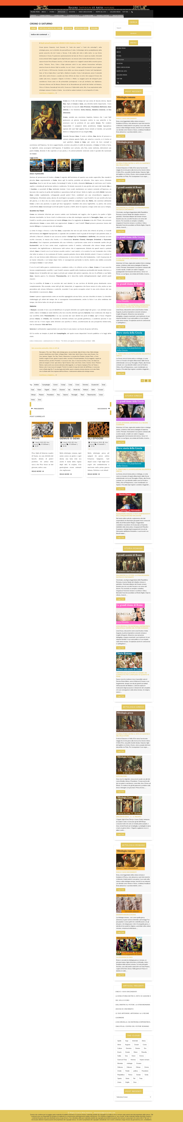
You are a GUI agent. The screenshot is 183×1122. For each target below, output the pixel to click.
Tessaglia (74, 395)
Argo (126, 1041)
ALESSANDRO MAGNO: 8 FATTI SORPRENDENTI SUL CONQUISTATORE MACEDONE (133, 514)
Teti (134, 1078)
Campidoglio (46, 384)
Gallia (119, 1056)
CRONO (33, 28)
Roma (130, 1075)
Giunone (62, 389)
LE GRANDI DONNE (88, 15)
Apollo (119, 1041)
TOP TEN (125, 12)
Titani (82, 395)
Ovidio (119, 1071)
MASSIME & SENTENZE (103, 15)
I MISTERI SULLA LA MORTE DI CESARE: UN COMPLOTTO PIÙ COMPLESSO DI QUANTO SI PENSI (132, 674)
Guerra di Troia (122, 1059)
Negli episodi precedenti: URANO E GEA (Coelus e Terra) (61, 43)
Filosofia (144, 1052)
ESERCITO (33, 15)
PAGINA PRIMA (35, 12)
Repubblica (120, 1075)
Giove (54, 389)
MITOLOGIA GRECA (81, 28)
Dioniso (137, 1048)
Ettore (135, 1052)
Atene (119, 1044)
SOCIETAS (72, 12)
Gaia (32, 389)
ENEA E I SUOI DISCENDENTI (126, 118)
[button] (132, 12)
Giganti (47, 389)
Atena (143, 1041)
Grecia (141, 1056)
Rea (58, 395)
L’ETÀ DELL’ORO (121, 776)
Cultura (119, 1048)
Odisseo (129, 1067)
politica (135, 1071)
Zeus (39, 399)
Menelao (120, 1063)
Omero (146, 1067)
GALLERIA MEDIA (115, 12)
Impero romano (144, 1059)
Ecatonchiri (95, 384)
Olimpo (33, 395)
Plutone (41, 395)
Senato (138, 1075)
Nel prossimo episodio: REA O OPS (45, 348)
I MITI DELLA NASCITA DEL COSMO (50, 28)
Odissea (120, 1067)
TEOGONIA (94, 28)
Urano (101, 395)
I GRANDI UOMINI (59, 15)
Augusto (127, 1044)
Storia (127, 1078)
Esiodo (127, 1052)
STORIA (52, 12)
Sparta (119, 1078)
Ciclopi (63, 384)
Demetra (85, 384)
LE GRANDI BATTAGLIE (73, 15)
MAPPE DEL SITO (101, 12)
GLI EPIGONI (95, 438)
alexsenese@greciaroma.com (104, 1112)
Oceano (100, 389)
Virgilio (127, 1082)
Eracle (119, 1052)
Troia (140, 1078)
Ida (69, 389)
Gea (126, 1056)
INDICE (44, 12)
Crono (77, 384)
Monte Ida (77, 389)
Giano (39, 389)
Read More (36, 471)
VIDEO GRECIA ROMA (85, 12)
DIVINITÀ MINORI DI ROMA (126, 915)
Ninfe (93, 389)
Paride (127, 1071)
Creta (70, 384)
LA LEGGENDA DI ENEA (124, 957)
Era (145, 1048)
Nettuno (85, 389)
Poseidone (50, 395)
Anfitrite (36, 384)
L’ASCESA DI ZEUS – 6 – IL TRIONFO (128, 816)
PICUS (36, 438)
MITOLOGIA (61, 12)
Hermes (133, 1059)
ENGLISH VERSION (118, 15)
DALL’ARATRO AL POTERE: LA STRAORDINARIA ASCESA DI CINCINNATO (132, 208)
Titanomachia (91, 395)
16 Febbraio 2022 (96, 442)
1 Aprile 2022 (39, 442)
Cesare (136, 1044)
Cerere (55, 384)
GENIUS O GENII (70, 438)
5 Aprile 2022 (67, 442)
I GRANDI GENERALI (45, 15)
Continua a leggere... (47, 93)
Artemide (135, 1041)
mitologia (129, 1063)
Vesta (33, 399)
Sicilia (146, 1075)
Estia (103, 384)
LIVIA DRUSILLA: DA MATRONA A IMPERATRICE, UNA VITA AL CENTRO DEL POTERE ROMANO (133, 306)
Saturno (65, 395)
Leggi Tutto (120, 136)
